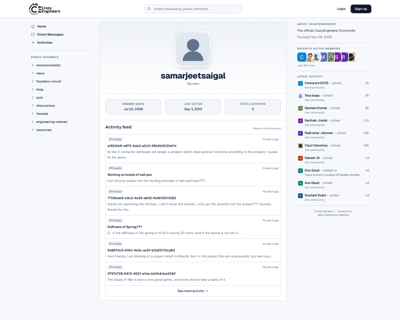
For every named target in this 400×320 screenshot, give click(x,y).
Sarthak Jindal (316, 120)
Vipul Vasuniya (316, 145)
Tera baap (312, 95)
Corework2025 (316, 83)
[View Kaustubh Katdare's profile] (308, 57)
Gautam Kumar (316, 108)
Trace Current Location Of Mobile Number (332, 175)
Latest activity (310, 76)
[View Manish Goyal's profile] (322, 57)
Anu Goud (312, 170)
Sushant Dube (315, 195)
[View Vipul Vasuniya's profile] (350, 57)
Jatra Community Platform (333, 214)
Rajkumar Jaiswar (319, 133)
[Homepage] (45, 8)
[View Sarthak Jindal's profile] (336, 57)
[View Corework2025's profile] (301, 57)
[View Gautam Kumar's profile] (329, 57)
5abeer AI (312, 158)
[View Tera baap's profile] (315, 57)
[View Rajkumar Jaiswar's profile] (343, 57)
